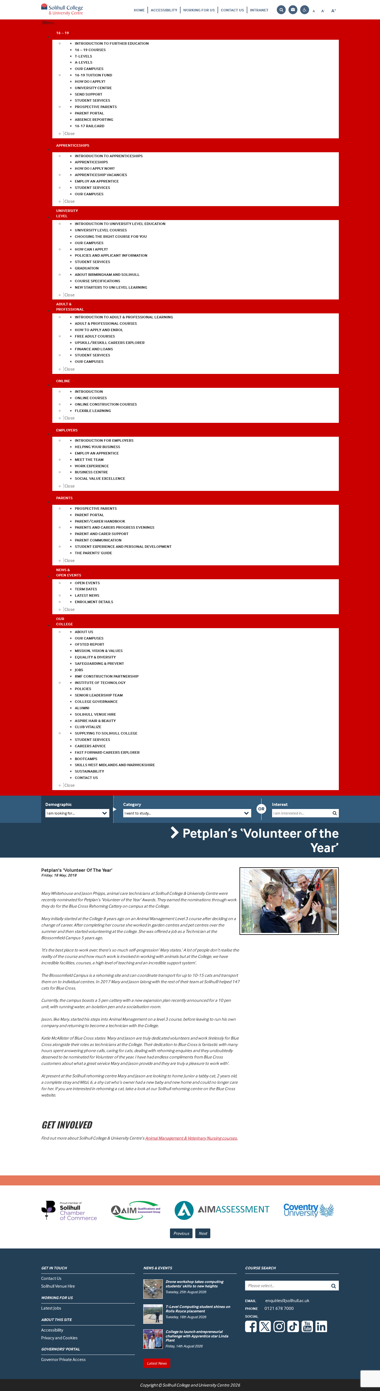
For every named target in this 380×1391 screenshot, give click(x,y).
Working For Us (199, 10)
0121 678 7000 (269, 1308)
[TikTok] (293, 1330)
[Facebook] (251, 1330)
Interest (280, 804)
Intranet (259, 10)
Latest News (157, 1363)
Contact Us (232, 10)
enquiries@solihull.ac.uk (277, 1300)
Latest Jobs (51, 1308)
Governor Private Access (63, 1359)
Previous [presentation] (181, 1233)
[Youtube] (307, 1330)
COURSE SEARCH (260, 1267)
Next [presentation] (203, 1233)
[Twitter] (265, 1330)
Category (132, 804)
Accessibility (164, 10)
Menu (48, 22)
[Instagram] (279, 1330)
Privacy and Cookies (59, 1337)
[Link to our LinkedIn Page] (321, 1330)
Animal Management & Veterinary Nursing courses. (191, 1138)
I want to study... (138, 813)
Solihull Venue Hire (58, 1286)
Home (139, 10)
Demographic (58, 804)
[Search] (329, 1285)
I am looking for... (61, 813)
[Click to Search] (335, 813)
